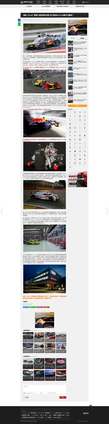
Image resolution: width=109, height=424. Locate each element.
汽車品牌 (62, 3)
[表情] (55, 393)
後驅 (47, 415)
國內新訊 (50, 3)
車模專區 (44, 1)
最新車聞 (38, 1)
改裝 (37, 412)
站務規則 (35, 421)
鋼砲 (68, 415)
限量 (68, 412)
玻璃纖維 (59, 415)
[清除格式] (32, 393)
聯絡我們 (22, 421)
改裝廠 (28, 417)
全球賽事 (29, 9)
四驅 (50, 415)
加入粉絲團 (27, 307)
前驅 (45, 415)
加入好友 (33, 307)
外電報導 (56, 3)
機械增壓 (57, 412)
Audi (24, 304)
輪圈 (29, 412)
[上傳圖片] (24, 393)
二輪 (66, 415)
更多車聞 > (77, 105)
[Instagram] (86, 413)
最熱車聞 (82, 38)
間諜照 (50, 1)
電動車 (36, 417)
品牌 (52, 415)
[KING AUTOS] (26, 2)
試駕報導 (56, 1)
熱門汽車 (38, 3)
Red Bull (30, 304)
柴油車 (55, 417)
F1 (26, 304)
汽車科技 (68, 1)
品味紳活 (68, 3)
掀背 (52, 417)
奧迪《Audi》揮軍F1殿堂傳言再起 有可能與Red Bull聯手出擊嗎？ (44, 9)
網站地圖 (31, 421)
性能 (28, 415)
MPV (44, 412)
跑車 (41, 415)
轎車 (43, 415)
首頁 (21, 9)
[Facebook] (84, 413)
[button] (26, 393)
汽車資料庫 (44, 3)
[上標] (49, 393)
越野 (37, 415)
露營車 (49, 417)
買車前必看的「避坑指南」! (63, 6)
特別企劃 (74, 3)
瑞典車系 (44, 417)
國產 (32, 415)
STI (65, 412)
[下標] (51, 393)
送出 (63, 397)
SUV (39, 412)
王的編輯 (25, 19)
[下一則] (107, 211)
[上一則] (1, 211)
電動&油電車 (62, 1)
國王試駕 (33, 413)
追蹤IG (40, 307)
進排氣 (63, 415)
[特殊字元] (53, 393)
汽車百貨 (59, 417)
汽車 (39, 415)
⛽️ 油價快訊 (29, 6)
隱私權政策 (26, 421)
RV (41, 412)
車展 (60, 412)
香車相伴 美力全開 (80, 6)
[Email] (88, 413)
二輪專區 (74, 1)
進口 (34, 415)
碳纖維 (54, 415)
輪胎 (25, 412)
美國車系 (38, 417)
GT (47, 417)
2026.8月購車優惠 (46, 6)
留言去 (47, 307)
